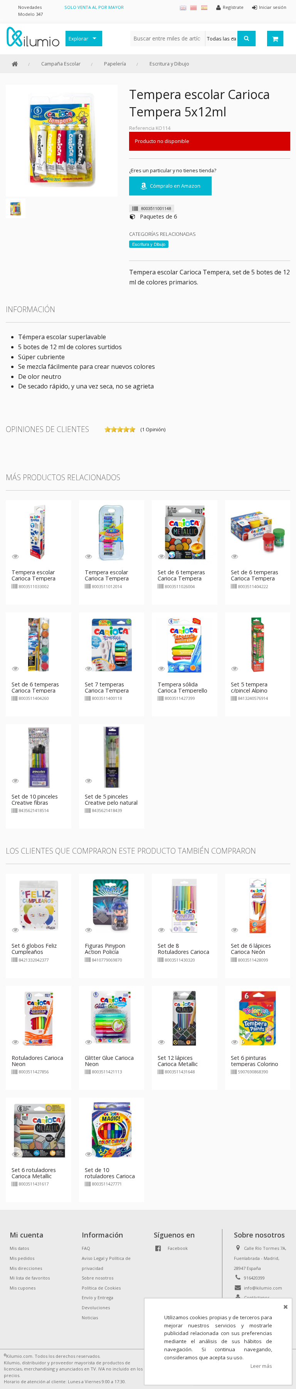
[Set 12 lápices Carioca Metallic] (184, 1018)
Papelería (115, 63)
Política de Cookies (101, 1288)
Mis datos (19, 1248)
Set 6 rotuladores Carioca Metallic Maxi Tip (34, 1176)
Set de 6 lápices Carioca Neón (251, 948)
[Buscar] (246, 38)
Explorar (78, 38)
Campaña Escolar (61, 63)
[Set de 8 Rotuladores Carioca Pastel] (184, 905)
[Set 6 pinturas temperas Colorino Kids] (258, 1018)
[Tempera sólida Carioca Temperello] (184, 644)
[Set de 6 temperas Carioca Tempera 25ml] (258, 532)
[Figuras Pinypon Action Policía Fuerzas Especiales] (112, 905)
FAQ (86, 1248)
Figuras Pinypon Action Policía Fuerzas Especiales (108, 952)
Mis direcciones (26, 1268)
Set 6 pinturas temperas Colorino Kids (254, 1064)
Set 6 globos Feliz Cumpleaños (34, 948)
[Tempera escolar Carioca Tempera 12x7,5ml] (112, 532)
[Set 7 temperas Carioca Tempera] (112, 644)
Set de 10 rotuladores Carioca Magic (110, 1176)
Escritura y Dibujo (169, 63)
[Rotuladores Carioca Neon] (38, 1018)
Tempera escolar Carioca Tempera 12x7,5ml (107, 578)
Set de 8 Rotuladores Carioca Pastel (183, 952)
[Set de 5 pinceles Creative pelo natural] (112, 756)
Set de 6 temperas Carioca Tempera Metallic (181, 578)
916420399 (254, 1278)
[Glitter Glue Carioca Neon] (112, 1018)
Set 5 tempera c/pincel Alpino (249, 687)
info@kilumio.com (263, 1288)
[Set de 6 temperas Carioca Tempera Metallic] (184, 532)
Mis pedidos (22, 1258)
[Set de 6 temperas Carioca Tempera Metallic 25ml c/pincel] (38, 644)
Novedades (30, 7)
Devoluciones (96, 1307)
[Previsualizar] (15, 556)
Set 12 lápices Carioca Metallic (178, 1061)
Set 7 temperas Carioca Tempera (107, 687)
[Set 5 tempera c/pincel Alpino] (258, 644)
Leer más (261, 1365)
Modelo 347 (30, 14)
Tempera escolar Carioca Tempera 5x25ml (34, 578)
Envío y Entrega (97, 1297)
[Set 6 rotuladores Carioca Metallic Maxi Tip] (38, 1129)
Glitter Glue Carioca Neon (109, 1061)
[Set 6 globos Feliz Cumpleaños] (38, 905)
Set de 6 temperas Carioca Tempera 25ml (254, 578)
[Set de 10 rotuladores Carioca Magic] (112, 1129)
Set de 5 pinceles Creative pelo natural (111, 799)
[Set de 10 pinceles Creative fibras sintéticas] (38, 756)
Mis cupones (22, 1288)
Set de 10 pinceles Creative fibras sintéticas (35, 802)
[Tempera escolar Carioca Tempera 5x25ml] (38, 532)
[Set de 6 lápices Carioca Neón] (258, 905)
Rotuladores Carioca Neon (37, 1061)
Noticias (90, 1317)
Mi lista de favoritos (30, 1278)
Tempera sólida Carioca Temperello (182, 687)
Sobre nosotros (97, 1278)
